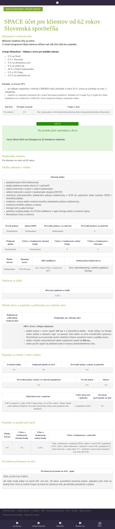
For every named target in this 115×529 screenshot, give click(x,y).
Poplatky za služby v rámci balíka (21, 354)
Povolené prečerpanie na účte (18, 461)
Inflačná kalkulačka (38, 526)
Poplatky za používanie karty (18, 422)
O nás (68, 511)
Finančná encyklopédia (55, 511)
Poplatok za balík (12, 280)
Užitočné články (9, 511)
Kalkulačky (60, 526)
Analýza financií (23, 511)
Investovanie (17, 526)
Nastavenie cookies (32, 515)
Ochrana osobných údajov (13, 515)
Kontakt (75, 511)
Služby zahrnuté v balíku (16, 167)
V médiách (35, 511)
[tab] (57, 156)
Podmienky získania (13, 156)
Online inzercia (85, 511)
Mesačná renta (80, 526)
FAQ (42, 511)
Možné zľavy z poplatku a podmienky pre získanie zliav (34, 305)
